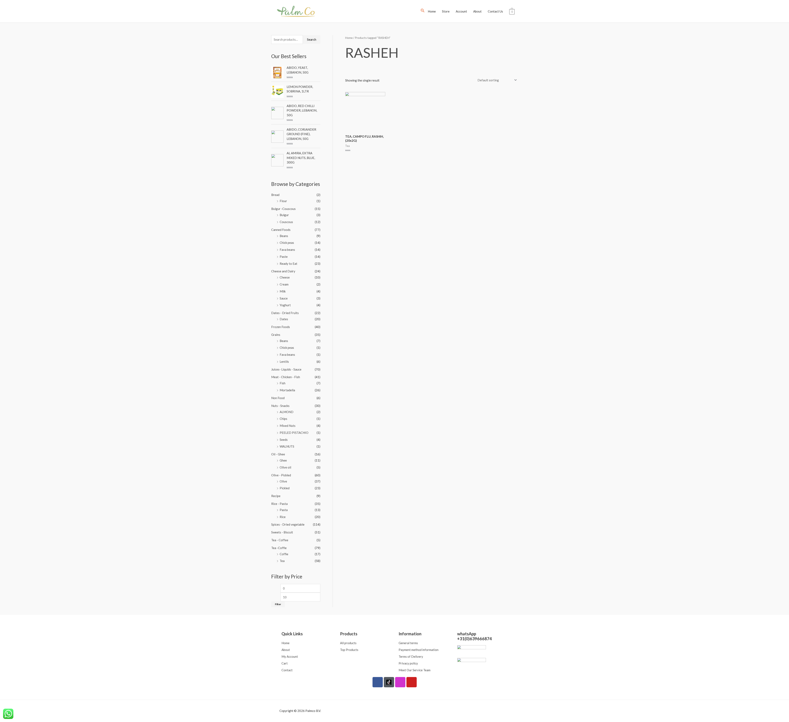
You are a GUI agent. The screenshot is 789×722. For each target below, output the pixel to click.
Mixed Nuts (287, 425)
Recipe (275, 496)
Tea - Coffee (279, 540)
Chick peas (287, 242)
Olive (283, 481)
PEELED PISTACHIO (294, 432)
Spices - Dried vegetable (288, 524)
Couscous (286, 222)
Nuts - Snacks (280, 406)
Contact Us (495, 11)
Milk (283, 291)
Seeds (284, 439)
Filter (278, 604)
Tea (282, 561)
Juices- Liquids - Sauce (286, 369)
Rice (283, 517)
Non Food (278, 398)
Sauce (284, 298)
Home (432, 11)
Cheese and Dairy (283, 271)
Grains (275, 334)
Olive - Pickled (281, 475)
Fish (282, 383)
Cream (284, 284)
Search (311, 39)
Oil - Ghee (278, 454)
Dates (284, 319)
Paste (284, 256)
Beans (284, 236)
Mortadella (287, 390)
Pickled (285, 488)
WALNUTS (287, 446)
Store (446, 11)
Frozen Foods (280, 327)
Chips (283, 418)
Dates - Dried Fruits (285, 313)
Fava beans (287, 249)
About (477, 11)
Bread (275, 195)
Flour (283, 201)
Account (461, 11)
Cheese (285, 277)
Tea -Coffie (279, 548)
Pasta (284, 510)
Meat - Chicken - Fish (285, 377)
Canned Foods (281, 229)
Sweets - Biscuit (282, 532)
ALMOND (286, 412)
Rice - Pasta (279, 504)
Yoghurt (285, 305)
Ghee (283, 460)
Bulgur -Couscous (283, 209)
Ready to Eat (288, 263)
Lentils (284, 361)
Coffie (284, 554)
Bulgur (284, 215)
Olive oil (285, 467)
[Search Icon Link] (423, 11)
